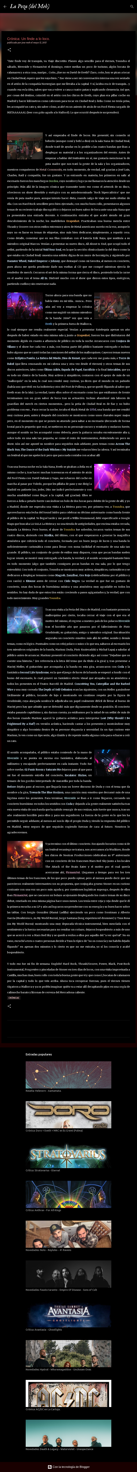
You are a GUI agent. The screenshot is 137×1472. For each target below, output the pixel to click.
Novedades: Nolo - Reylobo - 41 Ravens (48, 1250)
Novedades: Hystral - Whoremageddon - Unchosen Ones (58, 1369)
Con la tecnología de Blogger (71, 1466)
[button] (9, 50)
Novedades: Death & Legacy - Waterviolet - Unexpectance (59, 1449)
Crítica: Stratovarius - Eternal (43, 1170)
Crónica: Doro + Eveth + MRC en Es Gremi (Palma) (54, 1130)
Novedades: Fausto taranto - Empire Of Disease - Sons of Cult (61, 1289)
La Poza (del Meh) (29, 6)
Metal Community (50, 169)
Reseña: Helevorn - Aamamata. (43, 1090)
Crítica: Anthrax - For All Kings (43, 1210)
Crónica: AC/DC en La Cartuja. (43, 1409)
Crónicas (14, 998)
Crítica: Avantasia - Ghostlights (44, 1329)
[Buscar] (54, 6)
